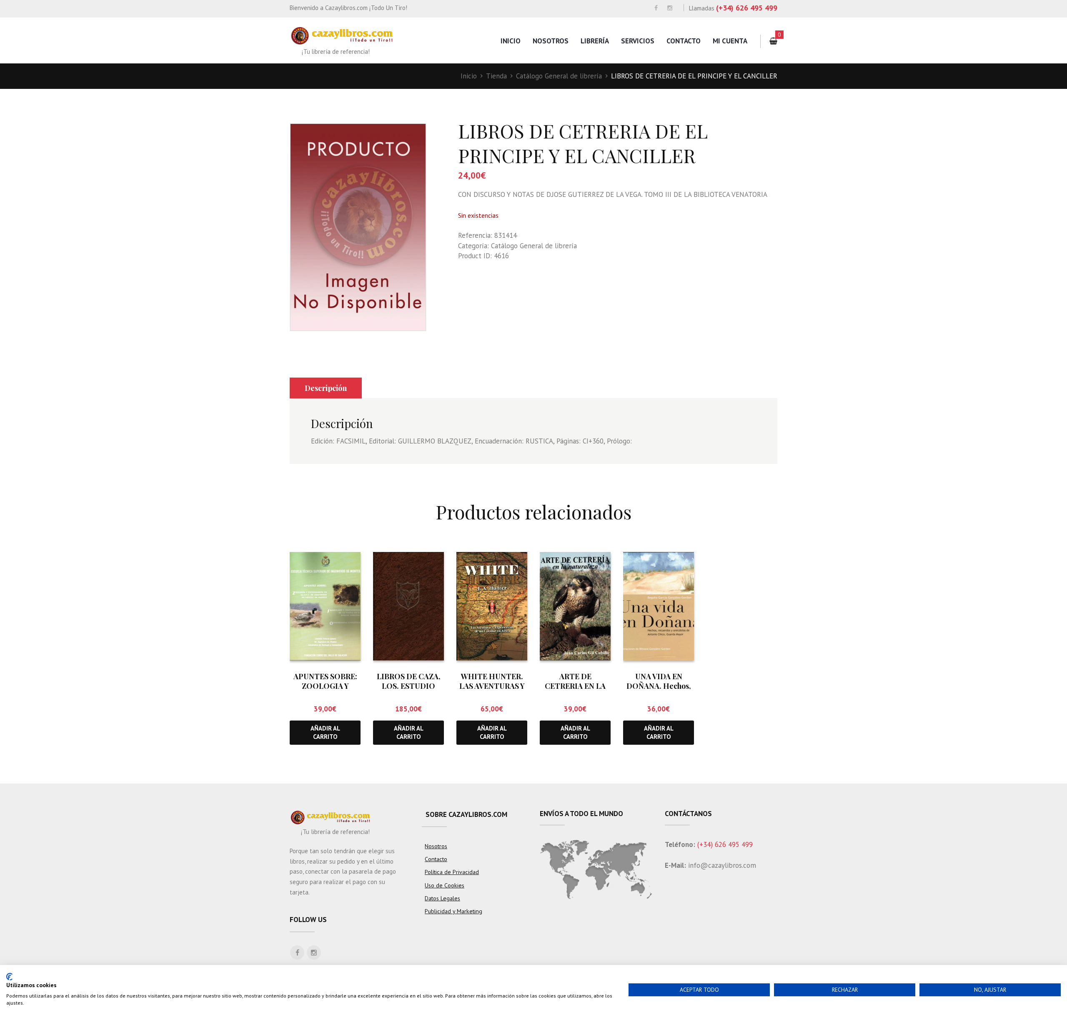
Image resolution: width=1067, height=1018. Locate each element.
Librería (595, 40)
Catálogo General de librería (559, 76)
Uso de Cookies (444, 885)
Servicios (637, 40)
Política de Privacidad (452, 872)
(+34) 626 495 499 (746, 8)
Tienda (496, 76)
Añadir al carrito (325, 732)
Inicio (511, 40)
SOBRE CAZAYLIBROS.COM (466, 814)
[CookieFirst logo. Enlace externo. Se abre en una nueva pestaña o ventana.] (9, 976)
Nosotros (551, 40)
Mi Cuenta (730, 40)
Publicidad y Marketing (453, 911)
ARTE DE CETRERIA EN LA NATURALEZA (575, 686)
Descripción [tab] (326, 388)
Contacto (683, 40)
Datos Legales (442, 898)
